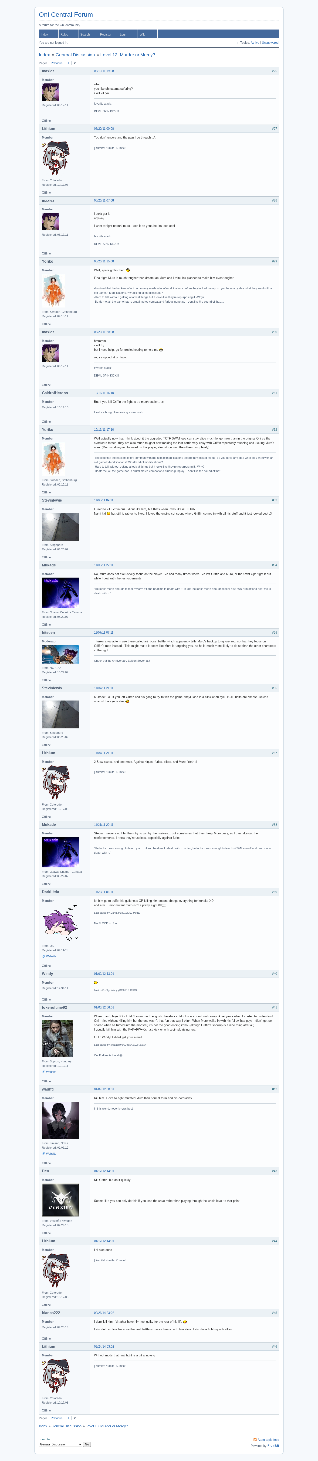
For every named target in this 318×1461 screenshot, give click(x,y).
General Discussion (75, 54)
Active (255, 42)
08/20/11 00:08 (104, 128)
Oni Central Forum (66, 14)
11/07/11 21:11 (103, 688)
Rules (64, 34)
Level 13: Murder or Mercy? (127, 54)
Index (44, 34)
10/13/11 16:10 (104, 393)
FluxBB (273, 1446)
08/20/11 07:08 (104, 200)
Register (105, 34)
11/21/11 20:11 (103, 824)
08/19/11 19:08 (104, 71)
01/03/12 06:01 (104, 1007)
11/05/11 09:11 (103, 500)
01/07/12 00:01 (104, 1089)
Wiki (142, 34)
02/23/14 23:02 (104, 1313)
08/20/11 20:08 (104, 332)
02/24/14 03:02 (104, 1346)
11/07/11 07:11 (103, 632)
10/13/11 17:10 (104, 429)
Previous (57, 63)
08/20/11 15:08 (104, 261)
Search (85, 34)
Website (51, 956)
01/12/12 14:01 (104, 1171)
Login (123, 34)
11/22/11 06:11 (103, 892)
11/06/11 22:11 (103, 565)
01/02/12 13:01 (104, 973)
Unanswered (270, 42)
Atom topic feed (268, 1439)
